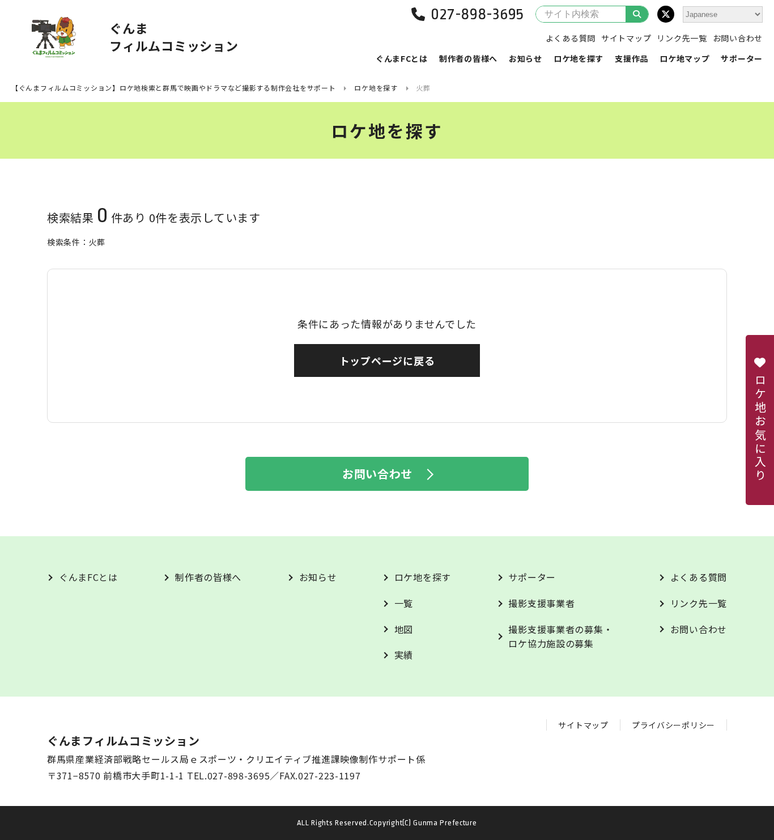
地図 (403, 629)
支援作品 (631, 58)
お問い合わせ (738, 38)
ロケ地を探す (578, 58)
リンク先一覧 (682, 38)
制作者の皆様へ (468, 58)
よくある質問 (571, 38)
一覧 (403, 603)
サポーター (742, 58)
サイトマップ (626, 38)
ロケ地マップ (684, 58)
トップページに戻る (387, 360)
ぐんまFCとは (402, 58)
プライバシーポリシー (673, 725)
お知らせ (525, 58)
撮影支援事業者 (541, 603)
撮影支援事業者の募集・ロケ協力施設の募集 (560, 636)
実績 (403, 654)
